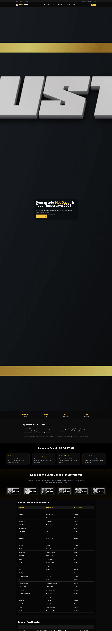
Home (45, 5)
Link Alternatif (89, 1)
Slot (62, 5)
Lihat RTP (51, 216)
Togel (66, 5)
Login (54, 5)
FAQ (74, 5)
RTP (59, 5)
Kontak (95, 1)
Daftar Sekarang (41, 216)
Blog (70, 5)
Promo (83, 1)
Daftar (50, 5)
